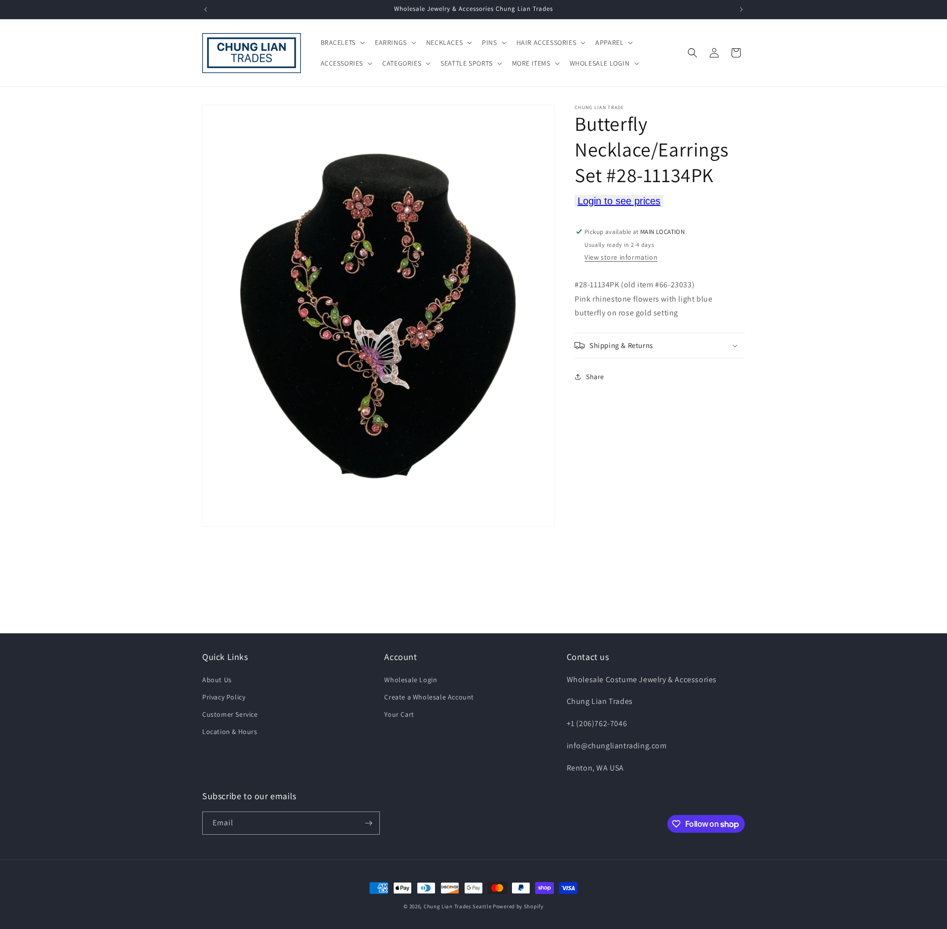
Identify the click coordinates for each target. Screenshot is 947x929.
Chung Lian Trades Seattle (458, 906)
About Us (217, 679)
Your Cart (399, 714)
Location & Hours (229, 731)
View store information (620, 257)
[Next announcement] (741, 9)
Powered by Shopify (518, 906)
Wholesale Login (410, 679)
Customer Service (230, 714)
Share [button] (595, 376)
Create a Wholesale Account (429, 697)
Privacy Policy (223, 697)
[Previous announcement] (206, 9)
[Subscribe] (368, 823)
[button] (342, 42)
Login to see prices (619, 200)
